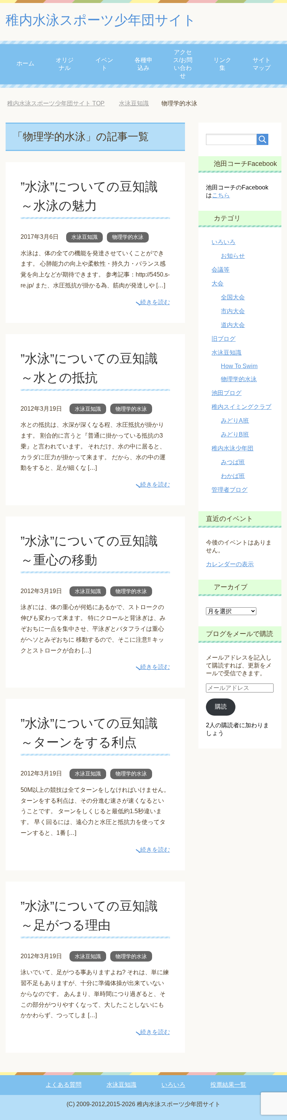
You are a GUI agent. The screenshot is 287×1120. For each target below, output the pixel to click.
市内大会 (233, 311)
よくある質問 (63, 1085)
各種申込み (143, 64)
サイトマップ (262, 64)
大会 (217, 283)
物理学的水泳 (128, 237)
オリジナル (65, 64)
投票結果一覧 (228, 1085)
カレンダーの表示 (230, 564)
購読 (221, 706)
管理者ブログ (229, 490)
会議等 (220, 269)
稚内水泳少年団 (232, 448)
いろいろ (223, 242)
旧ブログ (223, 339)
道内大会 (233, 325)
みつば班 (233, 462)
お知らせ (233, 256)
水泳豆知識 (84, 237)
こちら (221, 195)
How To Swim (239, 366)
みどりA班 (235, 420)
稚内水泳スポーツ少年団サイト (101, 20)
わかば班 (233, 476)
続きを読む (155, 302)
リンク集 (222, 64)
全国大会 (233, 297)
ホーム (25, 63)
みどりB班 (235, 434)
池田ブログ (226, 393)
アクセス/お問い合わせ (182, 64)
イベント (104, 64)
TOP (56, 103)
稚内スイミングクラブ (241, 407)
